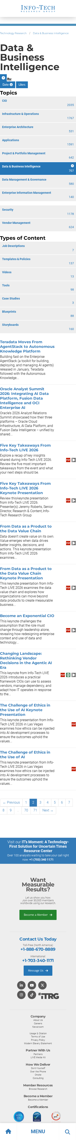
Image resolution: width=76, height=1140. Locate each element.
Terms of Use (38, 1036)
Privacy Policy (38, 1039)
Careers (38, 1023)
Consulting (38, 1078)
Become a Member (36, 915)
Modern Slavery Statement (38, 1043)
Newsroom (38, 1026)
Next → (47, 810)
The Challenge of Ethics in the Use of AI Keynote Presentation (25, 710)
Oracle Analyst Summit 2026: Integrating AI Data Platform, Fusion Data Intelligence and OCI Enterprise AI (24, 398)
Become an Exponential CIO (27, 615)
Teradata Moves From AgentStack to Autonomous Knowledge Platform (27, 346)
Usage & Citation (38, 1033)
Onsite (38, 1074)
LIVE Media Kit (38, 1057)
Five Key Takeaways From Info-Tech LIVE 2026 (25, 447)
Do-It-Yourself (38, 1068)
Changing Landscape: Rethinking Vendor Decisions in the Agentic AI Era (26, 660)
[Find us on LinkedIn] (21, 985)
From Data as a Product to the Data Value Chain (26, 528)
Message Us (36, 970)
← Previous (11, 802)
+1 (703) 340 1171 (41, 859)
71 (35, 810)
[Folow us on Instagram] (21, 995)
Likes (22, 85)
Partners (38, 1054)
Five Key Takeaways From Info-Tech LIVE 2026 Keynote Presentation (25, 488)
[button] (38, 1131)
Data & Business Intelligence (51, 33)
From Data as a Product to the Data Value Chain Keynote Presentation (26, 573)
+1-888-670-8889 (37, 949)
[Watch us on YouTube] (31, 985)
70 (26, 810)
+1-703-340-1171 (38, 960)
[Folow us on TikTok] (32, 995)
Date (6, 85)
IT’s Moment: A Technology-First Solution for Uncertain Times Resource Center (39, 846)
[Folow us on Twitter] (42, 985)
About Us (38, 1020)
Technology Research (13, 33)
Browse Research (38, 1088)
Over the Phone (38, 1071)
